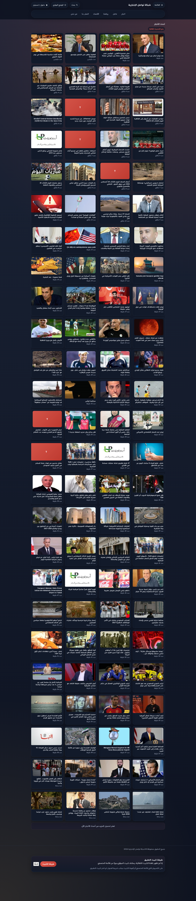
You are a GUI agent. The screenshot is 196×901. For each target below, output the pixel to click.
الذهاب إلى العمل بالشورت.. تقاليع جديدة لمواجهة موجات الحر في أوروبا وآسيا (48, 781)
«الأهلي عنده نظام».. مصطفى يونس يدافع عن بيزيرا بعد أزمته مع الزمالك (82, 340)
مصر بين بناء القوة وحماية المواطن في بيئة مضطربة (148, 527)
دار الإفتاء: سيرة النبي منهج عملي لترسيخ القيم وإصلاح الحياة (83, 184)
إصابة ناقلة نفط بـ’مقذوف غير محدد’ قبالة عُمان (150, 813)
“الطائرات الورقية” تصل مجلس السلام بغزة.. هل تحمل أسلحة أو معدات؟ (82, 216)
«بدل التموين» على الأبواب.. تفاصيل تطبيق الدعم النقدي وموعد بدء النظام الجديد (47, 432)
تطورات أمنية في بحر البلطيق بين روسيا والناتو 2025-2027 (49, 527)
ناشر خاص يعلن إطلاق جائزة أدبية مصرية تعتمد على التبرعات (83, 496)
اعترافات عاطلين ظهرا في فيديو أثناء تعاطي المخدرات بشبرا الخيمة (81, 151)
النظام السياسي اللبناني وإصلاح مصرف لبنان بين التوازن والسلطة (115, 558)
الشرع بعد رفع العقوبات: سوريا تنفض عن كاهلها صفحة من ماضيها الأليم (116, 780)
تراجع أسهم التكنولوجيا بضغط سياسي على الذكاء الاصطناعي (47, 621)
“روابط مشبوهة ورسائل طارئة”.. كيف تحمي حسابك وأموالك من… (149, 652)
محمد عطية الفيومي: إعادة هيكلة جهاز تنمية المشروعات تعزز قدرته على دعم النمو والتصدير (47, 496)
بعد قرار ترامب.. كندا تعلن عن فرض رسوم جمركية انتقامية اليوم (49, 558)
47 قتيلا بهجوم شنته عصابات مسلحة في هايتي (116, 464)
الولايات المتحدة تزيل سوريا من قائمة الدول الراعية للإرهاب (82, 748)
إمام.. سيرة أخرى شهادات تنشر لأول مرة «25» (48, 652)
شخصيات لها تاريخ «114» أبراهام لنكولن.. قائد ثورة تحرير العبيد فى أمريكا (117, 652)
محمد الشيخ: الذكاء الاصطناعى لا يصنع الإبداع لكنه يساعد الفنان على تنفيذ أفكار (81, 558)
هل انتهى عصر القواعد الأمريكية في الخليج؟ (116, 277)
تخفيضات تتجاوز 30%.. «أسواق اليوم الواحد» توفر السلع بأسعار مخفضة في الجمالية (149, 558)
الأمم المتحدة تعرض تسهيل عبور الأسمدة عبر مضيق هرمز (49, 716)
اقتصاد (96, 14)
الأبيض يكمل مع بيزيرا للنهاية (51, 340)
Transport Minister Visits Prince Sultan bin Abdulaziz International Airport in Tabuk (48, 590)
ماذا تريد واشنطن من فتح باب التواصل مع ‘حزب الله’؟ (48, 371)
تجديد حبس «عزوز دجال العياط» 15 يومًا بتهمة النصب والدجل (49, 748)
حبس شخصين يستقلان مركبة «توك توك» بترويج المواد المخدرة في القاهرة (116, 119)
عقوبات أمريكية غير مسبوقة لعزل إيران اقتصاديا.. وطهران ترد (81, 277)
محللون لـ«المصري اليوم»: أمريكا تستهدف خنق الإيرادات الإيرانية (151, 247)
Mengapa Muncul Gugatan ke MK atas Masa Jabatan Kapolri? (116, 748)
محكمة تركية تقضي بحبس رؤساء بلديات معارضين (151, 621)
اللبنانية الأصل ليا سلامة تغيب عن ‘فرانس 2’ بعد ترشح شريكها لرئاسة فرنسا (49, 684)
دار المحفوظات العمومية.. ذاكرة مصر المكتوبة (82, 527)
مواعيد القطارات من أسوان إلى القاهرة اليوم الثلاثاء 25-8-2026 (148, 119)
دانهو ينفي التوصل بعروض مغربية (117, 590)
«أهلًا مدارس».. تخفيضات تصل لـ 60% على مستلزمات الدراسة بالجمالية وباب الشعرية (82, 464)
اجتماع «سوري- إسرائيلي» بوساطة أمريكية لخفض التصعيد (150, 184)
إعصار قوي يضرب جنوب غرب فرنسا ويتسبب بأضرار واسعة (49, 813)
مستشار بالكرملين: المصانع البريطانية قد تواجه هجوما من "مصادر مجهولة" (48, 401)
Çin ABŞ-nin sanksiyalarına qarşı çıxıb (81, 247)
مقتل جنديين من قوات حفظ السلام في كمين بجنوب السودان (49, 464)
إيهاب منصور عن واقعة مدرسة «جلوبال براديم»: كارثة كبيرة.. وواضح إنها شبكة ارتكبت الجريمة (82, 813)
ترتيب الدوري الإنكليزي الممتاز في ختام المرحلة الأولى (115, 684)
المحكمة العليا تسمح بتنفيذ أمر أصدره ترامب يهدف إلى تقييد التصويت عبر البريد (149, 748)
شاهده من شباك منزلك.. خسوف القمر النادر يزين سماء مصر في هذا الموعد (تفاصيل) (149, 340)
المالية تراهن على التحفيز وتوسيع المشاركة (83, 55)
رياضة (105, 14)
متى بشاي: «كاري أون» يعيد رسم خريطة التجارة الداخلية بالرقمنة (117, 401)
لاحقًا (36, 864)
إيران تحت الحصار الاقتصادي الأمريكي (149, 432)
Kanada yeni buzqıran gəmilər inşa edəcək (149, 277)
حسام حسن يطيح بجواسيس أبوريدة (116, 340)
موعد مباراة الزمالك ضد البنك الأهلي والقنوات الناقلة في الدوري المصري (116, 496)
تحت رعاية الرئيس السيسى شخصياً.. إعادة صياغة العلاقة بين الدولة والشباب (115, 247)
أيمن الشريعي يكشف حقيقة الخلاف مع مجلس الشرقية (81, 684)
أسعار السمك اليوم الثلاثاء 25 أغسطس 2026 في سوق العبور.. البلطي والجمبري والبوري (115, 184)
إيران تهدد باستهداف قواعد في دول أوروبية (149, 308)
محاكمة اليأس (90, 401)
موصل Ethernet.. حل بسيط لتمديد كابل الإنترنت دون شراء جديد (83, 119)
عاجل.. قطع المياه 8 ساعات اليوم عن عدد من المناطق (149, 464)
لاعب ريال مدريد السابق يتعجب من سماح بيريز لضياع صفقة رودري (117, 716)
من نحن (74, 14)
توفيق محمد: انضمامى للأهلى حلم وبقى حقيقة (117, 308)
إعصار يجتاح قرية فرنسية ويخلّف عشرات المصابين (81, 621)
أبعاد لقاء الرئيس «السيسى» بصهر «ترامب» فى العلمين (49, 247)
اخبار (123, 14)
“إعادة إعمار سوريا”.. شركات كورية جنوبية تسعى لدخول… (83, 780)
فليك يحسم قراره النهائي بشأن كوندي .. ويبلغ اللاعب (149, 371)
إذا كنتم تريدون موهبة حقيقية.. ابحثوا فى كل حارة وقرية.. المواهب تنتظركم (149, 401)
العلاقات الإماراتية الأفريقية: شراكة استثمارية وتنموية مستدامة (117, 527)
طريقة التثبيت (48, 864)
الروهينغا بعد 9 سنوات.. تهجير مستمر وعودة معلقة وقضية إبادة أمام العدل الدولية (81, 308)
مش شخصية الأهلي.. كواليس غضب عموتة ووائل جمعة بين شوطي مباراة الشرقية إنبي (116, 55)
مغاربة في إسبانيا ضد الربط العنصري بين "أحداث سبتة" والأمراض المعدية (82, 87)
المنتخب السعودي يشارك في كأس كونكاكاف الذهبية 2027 (117, 621)
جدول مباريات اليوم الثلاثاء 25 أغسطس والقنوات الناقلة (51, 184)
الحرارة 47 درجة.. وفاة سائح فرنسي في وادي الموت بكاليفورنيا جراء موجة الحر (115, 216)
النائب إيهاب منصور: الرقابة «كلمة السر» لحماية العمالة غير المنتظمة (150, 216)
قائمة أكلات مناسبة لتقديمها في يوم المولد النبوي (48, 55)
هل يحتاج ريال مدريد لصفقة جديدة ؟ (82, 432)
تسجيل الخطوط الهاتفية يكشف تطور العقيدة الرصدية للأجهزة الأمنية (48, 216)
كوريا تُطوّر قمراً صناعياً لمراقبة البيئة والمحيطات (82, 590)
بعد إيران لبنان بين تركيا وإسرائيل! (150, 55)
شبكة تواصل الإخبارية (139, 5)
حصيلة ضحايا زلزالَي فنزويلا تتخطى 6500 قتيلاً (117, 813)
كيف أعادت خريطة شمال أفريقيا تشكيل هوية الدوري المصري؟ (151, 716)
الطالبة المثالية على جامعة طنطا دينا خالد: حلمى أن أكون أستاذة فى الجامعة (116, 432)
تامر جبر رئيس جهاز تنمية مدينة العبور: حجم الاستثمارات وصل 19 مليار (149, 590)
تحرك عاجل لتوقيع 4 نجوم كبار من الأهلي (151, 151)
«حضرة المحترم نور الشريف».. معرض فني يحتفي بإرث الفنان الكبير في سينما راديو (82, 716)
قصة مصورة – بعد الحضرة (52, 277)
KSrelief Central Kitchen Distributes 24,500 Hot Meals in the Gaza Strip (48, 119)
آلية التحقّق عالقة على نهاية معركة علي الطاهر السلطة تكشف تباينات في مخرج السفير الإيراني (81, 652)
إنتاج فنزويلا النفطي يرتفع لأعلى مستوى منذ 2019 (50, 151)
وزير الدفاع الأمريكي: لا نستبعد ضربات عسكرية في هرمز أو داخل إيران (149, 780)
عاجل (115, 14)
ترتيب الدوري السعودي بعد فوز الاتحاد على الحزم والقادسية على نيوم (149, 684)
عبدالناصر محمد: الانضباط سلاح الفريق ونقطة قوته (116, 371)
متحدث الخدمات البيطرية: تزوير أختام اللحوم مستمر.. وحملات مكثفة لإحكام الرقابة (116, 152)
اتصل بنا (85, 14)
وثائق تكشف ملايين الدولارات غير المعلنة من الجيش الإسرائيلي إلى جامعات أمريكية (49, 87)
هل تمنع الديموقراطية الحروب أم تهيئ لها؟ (148, 496)
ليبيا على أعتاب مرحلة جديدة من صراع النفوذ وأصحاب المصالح (149, 87)
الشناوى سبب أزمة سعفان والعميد (49, 308)
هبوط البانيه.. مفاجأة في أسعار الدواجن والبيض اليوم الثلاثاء (118, 87)
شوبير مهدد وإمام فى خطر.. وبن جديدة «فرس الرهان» (83, 371)
